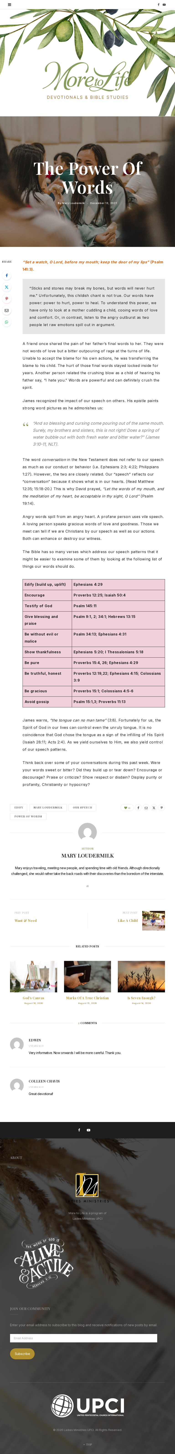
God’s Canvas (33, 998)
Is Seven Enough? (141, 998)
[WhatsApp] (6, 322)
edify (18, 807)
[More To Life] (87, 81)
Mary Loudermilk (73, 203)
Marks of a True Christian (87, 998)
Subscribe (22, 1354)
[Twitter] (6, 287)
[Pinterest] (6, 298)
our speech (82, 807)
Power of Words (28, 816)
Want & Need (26, 920)
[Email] (6, 310)
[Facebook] (6, 275)
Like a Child (128, 920)
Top (88, 1444)
